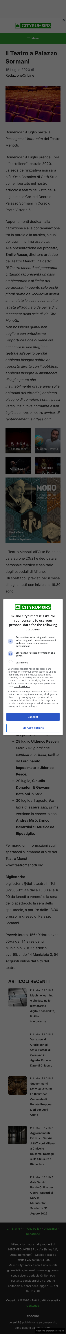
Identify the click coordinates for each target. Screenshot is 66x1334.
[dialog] (33, 667)
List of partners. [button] (22, 686)
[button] (33, 662)
